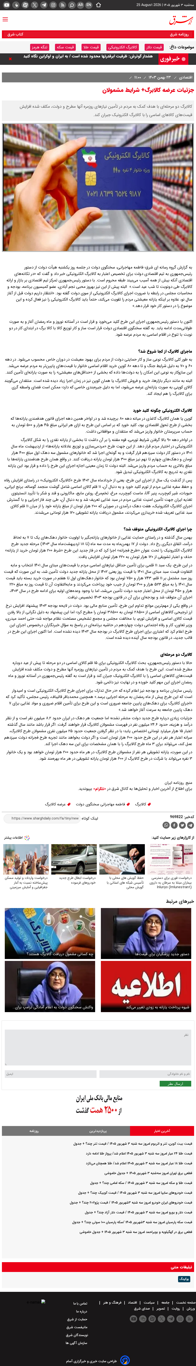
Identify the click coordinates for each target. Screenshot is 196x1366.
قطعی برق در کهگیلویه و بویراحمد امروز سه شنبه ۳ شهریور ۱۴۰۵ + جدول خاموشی (136, 1232)
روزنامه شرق (179, 34)
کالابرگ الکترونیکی (122, 47)
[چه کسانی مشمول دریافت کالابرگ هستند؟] (50, 933)
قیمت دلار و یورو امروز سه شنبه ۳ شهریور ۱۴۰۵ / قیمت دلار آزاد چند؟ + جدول (138, 1212)
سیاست (149, 1302)
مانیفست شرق (77, 1327)
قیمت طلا (91, 47)
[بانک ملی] (98, 1115)
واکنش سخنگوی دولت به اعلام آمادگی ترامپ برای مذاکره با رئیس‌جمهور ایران (54, 1007)
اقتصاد (132, 1302)
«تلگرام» (99, 789)
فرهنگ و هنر (112, 1302)
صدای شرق (142, 1308)
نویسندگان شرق (77, 1335)
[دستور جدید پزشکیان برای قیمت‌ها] (146, 933)
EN (89, 5)
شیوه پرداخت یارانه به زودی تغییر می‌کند (157, 1007)
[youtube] (6, 5)
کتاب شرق (15, 34)
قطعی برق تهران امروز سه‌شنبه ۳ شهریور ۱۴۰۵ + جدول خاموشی (148, 1173)
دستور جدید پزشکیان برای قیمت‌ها (162, 954)
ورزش (191, 1308)
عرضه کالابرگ (56, 804)
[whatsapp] (166, 825)
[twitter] (34, 5)
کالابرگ (141, 804)
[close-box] (11, 58)
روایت (176, 1308)
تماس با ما (80, 1303)
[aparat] (25, 5)
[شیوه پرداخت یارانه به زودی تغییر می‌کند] (146, 986)
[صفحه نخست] (97, 5)
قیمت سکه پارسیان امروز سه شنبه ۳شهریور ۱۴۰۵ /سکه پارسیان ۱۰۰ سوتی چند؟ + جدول (132, 1222)
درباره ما (82, 1311)
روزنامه (34, 1131)
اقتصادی (185, 77)
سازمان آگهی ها (77, 1343)
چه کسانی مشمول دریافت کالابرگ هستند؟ (60, 954)
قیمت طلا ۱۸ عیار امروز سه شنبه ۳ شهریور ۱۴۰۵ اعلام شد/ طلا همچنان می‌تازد (139, 1163)
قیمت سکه (65, 47)
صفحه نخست (185, 1302)
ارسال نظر (175, 1084)
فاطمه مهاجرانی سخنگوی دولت (101, 804)
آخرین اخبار (162, 1131)
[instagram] (53, 5)
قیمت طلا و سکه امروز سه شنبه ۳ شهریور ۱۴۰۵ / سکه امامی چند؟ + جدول (141, 1183)
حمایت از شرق (77, 1319)
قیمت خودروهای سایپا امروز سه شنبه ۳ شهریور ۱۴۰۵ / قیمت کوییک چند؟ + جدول (135, 1192)
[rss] (62, 5)
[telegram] (44, 5)
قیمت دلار (154, 47)
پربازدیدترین (98, 1131)
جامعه (165, 1302)
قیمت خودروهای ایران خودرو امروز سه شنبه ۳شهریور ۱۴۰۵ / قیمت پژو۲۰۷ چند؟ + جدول (131, 1202)
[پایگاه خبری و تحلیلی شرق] (181, 20)
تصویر (161, 1308)
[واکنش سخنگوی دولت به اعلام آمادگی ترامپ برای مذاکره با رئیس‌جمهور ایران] (50, 986)
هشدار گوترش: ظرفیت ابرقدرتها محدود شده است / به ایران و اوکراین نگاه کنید (88, 59)
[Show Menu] (5, 17)
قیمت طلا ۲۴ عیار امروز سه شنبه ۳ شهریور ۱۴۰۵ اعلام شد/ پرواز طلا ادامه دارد (139, 1153)
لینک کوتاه (89, 818)
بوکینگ (184, 1279)
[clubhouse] (16, 5)
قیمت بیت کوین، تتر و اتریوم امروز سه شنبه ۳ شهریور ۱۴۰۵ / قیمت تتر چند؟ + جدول (132, 1143)
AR (80, 5)
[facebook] (174, 826)
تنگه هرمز (39, 47)
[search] (72, 5)
